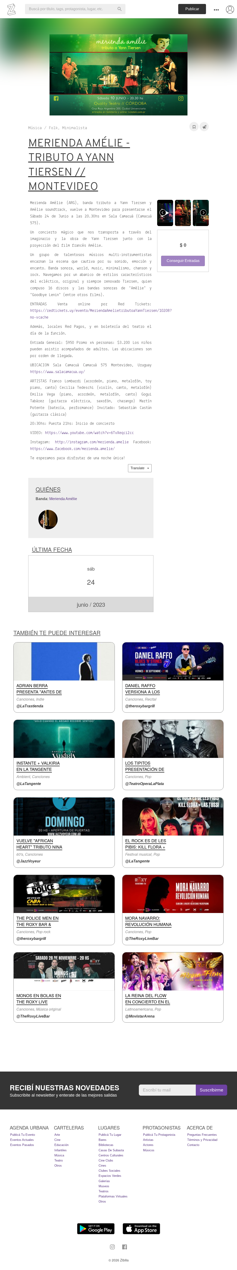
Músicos (148, 1150)
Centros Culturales (111, 1155)
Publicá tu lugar (110, 1134)
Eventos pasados (22, 1145)
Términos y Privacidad (202, 1140)
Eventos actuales (22, 1140)
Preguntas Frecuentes (202, 1134)
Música (59, 1155)
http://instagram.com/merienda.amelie (92, 442)
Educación (61, 1145)
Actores (148, 1145)
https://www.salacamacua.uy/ (57, 372)
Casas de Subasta (111, 1150)
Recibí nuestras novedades (64, 1087)
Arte (57, 1134)
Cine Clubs (106, 1160)
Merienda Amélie (63, 499)
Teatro (58, 1160)
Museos (104, 1186)
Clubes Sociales (109, 1170)
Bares (102, 1140)
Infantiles (60, 1150)
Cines (102, 1165)
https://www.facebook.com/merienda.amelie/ (72, 449)
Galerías (104, 1181)
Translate (139, 468)
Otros (58, 1165)
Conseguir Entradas (183, 261)
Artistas (148, 1140)
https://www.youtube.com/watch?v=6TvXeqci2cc (89, 433)
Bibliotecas (106, 1145)
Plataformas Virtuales (113, 1196)
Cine (57, 1140)
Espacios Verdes (110, 1175)
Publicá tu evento (22, 1134)
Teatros (104, 1191)
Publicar (192, 9)
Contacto (193, 1145)
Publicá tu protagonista (159, 1134)
